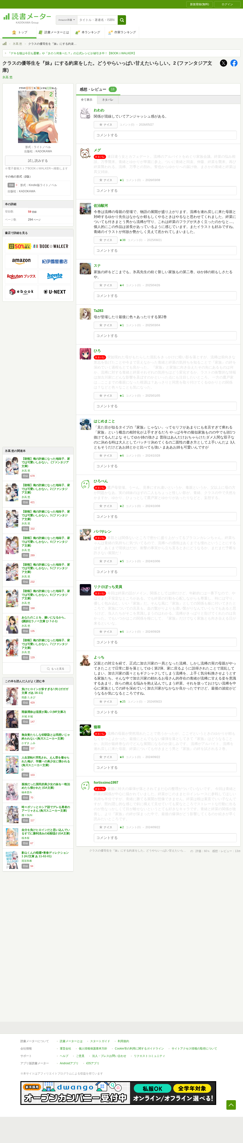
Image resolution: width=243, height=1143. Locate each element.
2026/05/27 (146, 124)
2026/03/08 (152, 180)
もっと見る (57, 668)
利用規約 (123, 1041)
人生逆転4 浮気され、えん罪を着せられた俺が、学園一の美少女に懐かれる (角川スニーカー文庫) (46, 761)
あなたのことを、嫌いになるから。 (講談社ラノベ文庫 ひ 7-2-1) (44, 619)
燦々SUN (27, 815)
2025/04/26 (152, 285)
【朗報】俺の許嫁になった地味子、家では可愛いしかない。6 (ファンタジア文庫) (46, 594)
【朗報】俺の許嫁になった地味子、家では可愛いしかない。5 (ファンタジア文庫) (46, 568)
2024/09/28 (152, 631)
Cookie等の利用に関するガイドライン (139, 1048)
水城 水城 (27, 716)
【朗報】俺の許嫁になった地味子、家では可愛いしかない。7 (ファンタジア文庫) (46, 644)
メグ (97, 150)
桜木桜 (25, 838)
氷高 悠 (17, 43)
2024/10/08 (152, 506)
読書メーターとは (71, 1041)
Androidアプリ (69, 1063)
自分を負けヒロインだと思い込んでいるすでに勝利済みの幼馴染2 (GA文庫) (46, 831)
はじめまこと (104, 421)
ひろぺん (101, 481)
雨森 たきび (28, 697)
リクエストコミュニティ (149, 1055)
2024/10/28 (152, 455)
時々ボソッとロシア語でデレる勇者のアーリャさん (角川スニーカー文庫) (46, 809)
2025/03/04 (152, 325)
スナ (97, 265)
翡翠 (97, 727)
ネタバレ (107, 99)
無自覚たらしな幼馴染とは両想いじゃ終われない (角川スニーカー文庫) (46, 736)
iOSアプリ (92, 1063)
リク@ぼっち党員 (108, 587)
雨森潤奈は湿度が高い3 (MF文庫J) (44, 712)
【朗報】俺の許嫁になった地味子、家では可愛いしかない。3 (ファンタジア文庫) (46, 515)
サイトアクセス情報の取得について (194, 1048)
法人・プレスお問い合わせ (109, 1055)
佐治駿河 (101, 205)
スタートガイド (100, 1041)
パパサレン (103, 531)
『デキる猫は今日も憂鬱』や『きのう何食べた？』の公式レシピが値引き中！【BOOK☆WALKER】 (72, 53)
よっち (99, 657)
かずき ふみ (28, 743)
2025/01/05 (152, 395)
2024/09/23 (154, 701)
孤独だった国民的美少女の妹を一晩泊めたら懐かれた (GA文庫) (46, 786)
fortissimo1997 (106, 782)
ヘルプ (64, 1055)
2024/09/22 (152, 757)
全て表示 (86, 99)
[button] (122, 20)
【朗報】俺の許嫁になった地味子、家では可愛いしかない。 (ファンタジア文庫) (46, 462)
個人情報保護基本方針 (93, 1048)
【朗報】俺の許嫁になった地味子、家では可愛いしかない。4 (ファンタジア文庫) (46, 541)
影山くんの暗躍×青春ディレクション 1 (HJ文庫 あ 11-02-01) (45, 854)
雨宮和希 (27, 860)
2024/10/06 (152, 561)
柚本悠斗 (27, 792)
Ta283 (98, 311)
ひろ (97, 351)
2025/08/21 (154, 240)
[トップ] (4, 44)
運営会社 (65, 1048)
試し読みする (38, 161)
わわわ (99, 110)
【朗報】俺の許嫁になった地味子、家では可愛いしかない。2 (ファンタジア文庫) (46, 488)
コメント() (126, 124)
